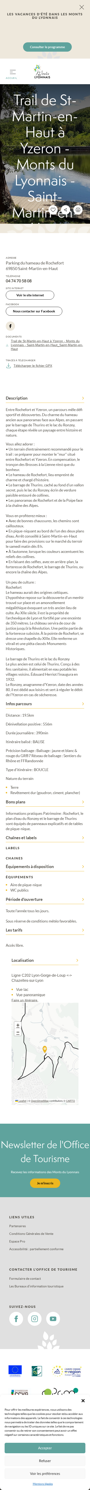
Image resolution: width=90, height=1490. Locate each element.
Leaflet (22, 1100)
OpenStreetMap (40, 1100)
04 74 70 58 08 (19, 281)
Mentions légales (43, 1483)
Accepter (45, 1448)
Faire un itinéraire (25, 1000)
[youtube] (53, 1319)
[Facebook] (10, 326)
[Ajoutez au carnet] (53, 209)
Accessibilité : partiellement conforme (36, 1249)
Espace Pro (17, 1241)
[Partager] (65, 209)
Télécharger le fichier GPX (33, 365)
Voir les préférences (45, 1474)
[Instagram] (35, 1319)
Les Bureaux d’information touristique (36, 1286)
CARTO (70, 1100)
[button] (83, 1400)
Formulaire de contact (25, 1278)
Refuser (45, 1461)
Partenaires (17, 1226)
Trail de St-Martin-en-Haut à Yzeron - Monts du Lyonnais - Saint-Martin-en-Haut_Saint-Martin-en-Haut (47, 345)
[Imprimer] (78, 209)
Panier (78, 74)
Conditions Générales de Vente (31, 1234)
